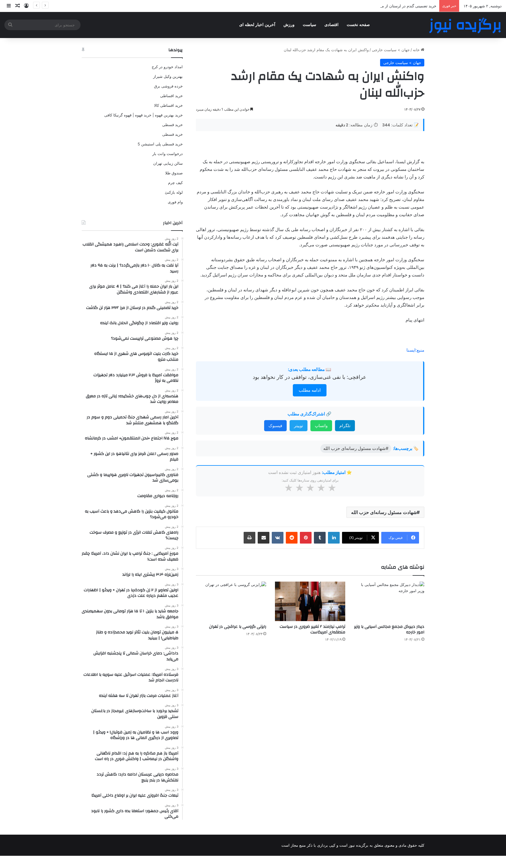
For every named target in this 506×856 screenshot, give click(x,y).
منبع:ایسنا (415, 350)
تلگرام (345, 425)
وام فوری (175, 202)
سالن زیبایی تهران (168, 163)
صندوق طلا (174, 173)
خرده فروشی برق (168, 86)
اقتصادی (331, 25)
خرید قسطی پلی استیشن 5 (160, 144)
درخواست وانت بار (167, 153)
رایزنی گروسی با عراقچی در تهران (237, 626)
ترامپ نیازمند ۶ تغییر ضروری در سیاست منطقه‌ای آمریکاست (312, 629)
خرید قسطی (172, 124)
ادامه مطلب (310, 390)
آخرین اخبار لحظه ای (257, 25)
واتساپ (321, 425)
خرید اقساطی (171, 95)
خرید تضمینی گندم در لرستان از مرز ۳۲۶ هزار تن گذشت (390, 6)
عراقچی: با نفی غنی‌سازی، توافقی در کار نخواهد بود (309, 377)
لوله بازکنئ (174, 192)
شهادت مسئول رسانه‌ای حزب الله (384, 512)
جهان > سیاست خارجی (391, 49)
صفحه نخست (358, 25)
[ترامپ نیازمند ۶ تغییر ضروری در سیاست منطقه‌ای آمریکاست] (310, 601)
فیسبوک (275, 425)
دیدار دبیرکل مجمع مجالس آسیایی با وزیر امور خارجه (389, 629)
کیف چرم (175, 182)
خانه (417, 49)
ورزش (289, 25)
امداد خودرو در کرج (167, 66)
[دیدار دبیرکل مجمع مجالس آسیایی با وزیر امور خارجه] (389, 601)
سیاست (309, 25)
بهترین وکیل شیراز (168, 76)
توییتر (298, 425)
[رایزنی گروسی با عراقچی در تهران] (231, 601)
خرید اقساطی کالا (168, 105)
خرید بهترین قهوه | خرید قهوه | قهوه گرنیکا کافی (143, 115)
